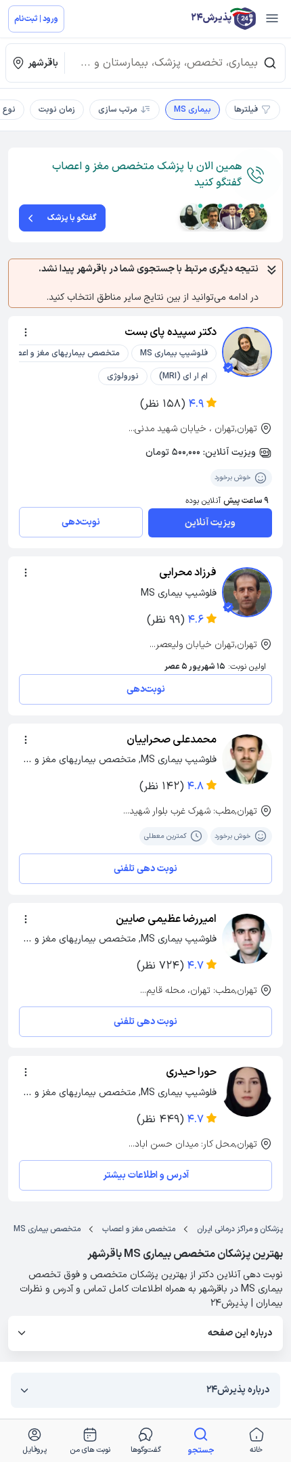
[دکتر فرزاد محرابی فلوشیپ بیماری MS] (247, 592)
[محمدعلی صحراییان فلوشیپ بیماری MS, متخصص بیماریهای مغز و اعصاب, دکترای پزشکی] (247, 759)
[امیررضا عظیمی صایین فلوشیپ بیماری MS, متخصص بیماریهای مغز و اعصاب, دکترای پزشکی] (247, 939)
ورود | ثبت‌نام (36, 19)
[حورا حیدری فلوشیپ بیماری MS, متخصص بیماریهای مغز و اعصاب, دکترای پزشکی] (247, 1092)
